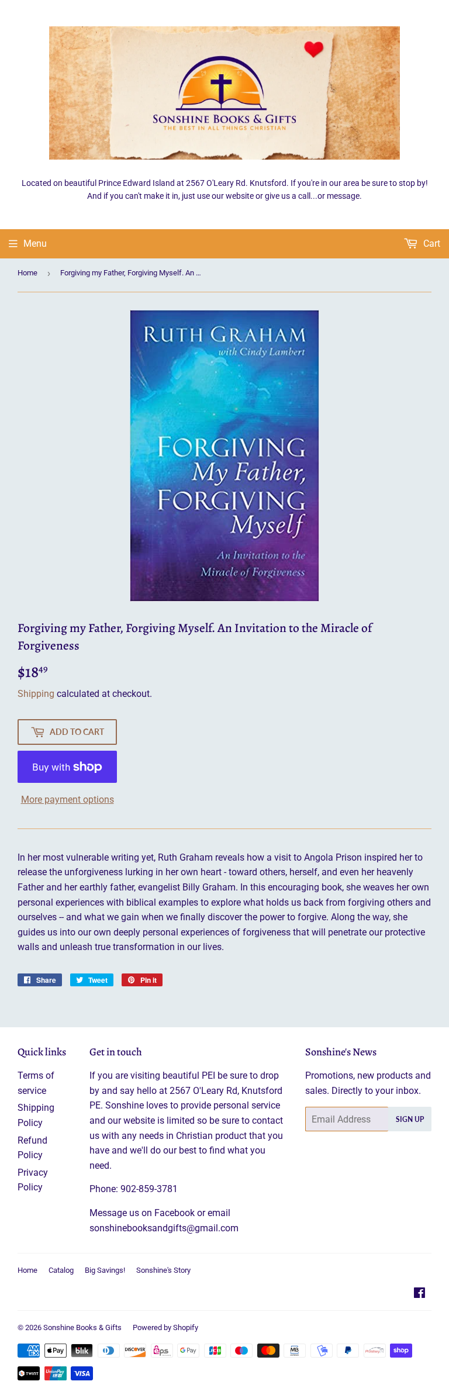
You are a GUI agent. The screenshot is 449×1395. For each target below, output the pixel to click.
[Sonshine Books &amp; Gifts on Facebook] (419, 1294)
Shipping (36, 693)
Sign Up (410, 1119)
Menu (35, 243)
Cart (430, 243)
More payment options (67, 799)
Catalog (61, 1270)
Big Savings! (105, 1270)
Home (27, 272)
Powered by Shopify (165, 1327)
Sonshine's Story (163, 1270)
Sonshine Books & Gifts (82, 1327)
